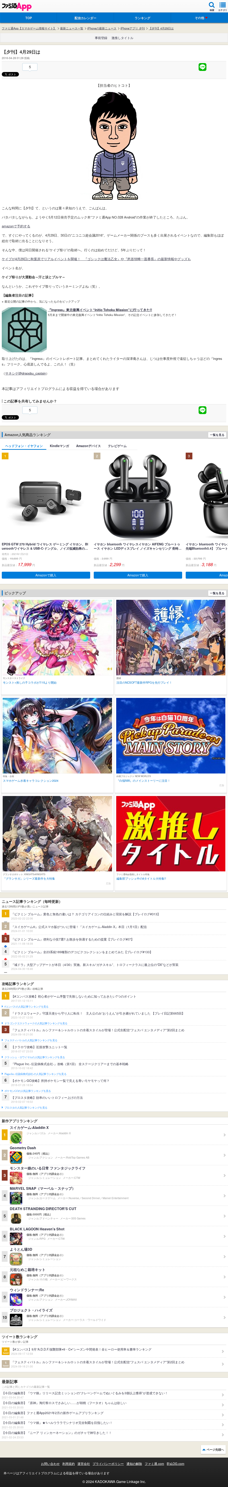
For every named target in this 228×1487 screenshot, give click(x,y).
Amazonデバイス (88, 445)
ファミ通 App (17, 7)
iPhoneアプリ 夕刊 (132, 28)
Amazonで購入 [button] (45, 575)
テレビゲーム (117, 445)
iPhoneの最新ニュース (101, 28)
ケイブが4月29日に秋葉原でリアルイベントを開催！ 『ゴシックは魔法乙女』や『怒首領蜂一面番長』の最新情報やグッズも (96, 258)
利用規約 (68, 1463)
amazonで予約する (16, 226)
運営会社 (83, 1463)
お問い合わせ (50, 1463)
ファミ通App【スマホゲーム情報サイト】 (29, 28)
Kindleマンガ (59, 445)
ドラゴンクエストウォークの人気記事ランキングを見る (35, 1023)
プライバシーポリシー (108, 1463)
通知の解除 (134, 1463)
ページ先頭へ (215, 1449)
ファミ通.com (154, 1463)
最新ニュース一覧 (71, 28)
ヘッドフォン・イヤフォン (24, 445)
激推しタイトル (122, 37)
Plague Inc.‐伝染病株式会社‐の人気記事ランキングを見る (35, 1074)
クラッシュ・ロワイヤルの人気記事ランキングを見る (34, 1057)
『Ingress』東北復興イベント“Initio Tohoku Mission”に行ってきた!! (100, 309)
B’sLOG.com (175, 1463)
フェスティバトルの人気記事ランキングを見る (30, 1040)
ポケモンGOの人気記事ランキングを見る (27, 1091)
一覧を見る (217, 435)
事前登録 (101, 37)
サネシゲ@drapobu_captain (25, 373)
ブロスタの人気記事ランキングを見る (25, 1107)
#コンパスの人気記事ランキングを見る (26, 1006)
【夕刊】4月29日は (161, 28)
